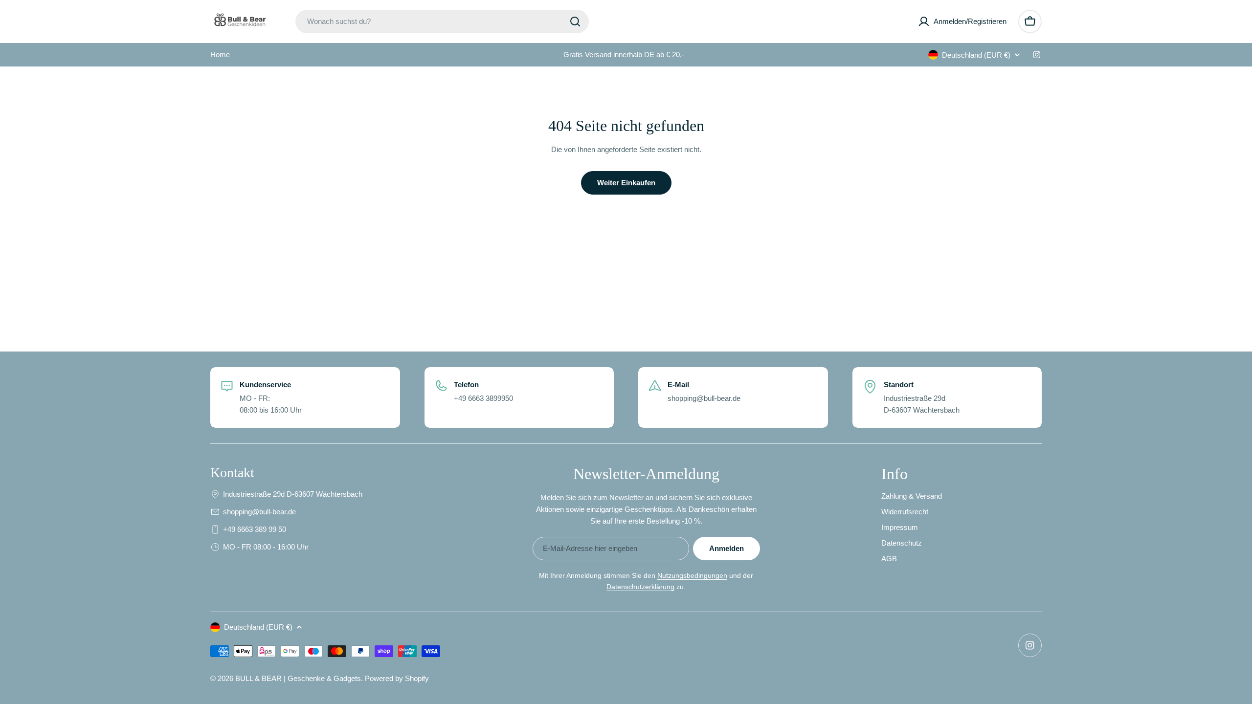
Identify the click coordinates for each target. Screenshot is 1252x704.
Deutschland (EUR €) (976, 55)
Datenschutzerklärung (640, 587)
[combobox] (442, 21)
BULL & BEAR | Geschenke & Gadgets (298, 678)
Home (220, 54)
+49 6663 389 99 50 (254, 529)
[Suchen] (575, 21)
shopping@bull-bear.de (259, 511)
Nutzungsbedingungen (692, 575)
